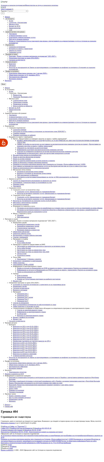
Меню (3, 84)
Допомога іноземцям (16, 392)
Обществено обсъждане (21, 232)
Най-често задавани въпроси (19, 39)
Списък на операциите (21, 303)
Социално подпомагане (17, 47)
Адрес (10, 444)
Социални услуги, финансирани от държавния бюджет (36, 191)
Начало (7, 17)
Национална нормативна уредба (28, 224)
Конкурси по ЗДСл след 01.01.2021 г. (26, 339)
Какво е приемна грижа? (17, 396)
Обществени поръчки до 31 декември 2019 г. (24, 75)
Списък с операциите (20, 237)
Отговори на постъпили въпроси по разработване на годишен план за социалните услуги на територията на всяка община (59, 208)
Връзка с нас (17, 281)
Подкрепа (20, 241)
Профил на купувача (12, 71)
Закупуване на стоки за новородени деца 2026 (33, 252)
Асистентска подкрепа (21, 204)
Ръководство (17, 95)
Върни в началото (7, 450)
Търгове (63, 443)
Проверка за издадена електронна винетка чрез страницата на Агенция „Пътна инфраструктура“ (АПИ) (49, 164)
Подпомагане (10, 45)
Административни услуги (18, 35)
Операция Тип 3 (22, 299)
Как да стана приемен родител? (20, 397)
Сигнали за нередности (17, 60)
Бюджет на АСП (14, 26)
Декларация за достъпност (82, 439)
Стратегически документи (26, 228)
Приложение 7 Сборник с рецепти (29, 259)
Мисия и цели (14, 24)
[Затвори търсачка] (3, 13)
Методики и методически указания (25, 202)
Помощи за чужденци (16, 390)
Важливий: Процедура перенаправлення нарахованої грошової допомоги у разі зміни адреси (41, 385)
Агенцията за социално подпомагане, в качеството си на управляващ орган (39, 284)
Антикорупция (20, 443)
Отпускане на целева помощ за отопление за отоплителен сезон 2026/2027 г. (39, 131)
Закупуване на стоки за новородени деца (31, 250)
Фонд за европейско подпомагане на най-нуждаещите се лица (34, 304)
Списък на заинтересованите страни (29, 310)
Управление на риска (20, 104)
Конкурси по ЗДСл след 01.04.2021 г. (26, 337)
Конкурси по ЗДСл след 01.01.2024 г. (26, 330)
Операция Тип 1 (22, 294)
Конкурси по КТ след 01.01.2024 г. (25, 346)
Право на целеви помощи (22, 159)
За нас (11, 21)
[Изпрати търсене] (27, 11)
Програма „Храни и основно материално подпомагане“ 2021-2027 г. (32, 56)
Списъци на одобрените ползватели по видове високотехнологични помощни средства (47, 151)
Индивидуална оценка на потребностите (27, 155)
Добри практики (18, 263)
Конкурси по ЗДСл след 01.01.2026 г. (26, 326)
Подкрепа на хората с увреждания (20, 49)
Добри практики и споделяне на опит (26, 306)
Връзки (68, 443)
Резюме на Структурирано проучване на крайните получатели (38, 279)
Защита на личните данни (18, 441)
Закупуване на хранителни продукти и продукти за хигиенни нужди (41, 246)
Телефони (13, 446)
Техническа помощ (23, 255)
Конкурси (12, 64)
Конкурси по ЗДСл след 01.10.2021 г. (26, 335)
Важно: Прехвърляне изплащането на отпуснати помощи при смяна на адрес (35, 383)
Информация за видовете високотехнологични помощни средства (40, 150)
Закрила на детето (15, 50)
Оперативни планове (20, 102)
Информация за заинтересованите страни (31, 312)
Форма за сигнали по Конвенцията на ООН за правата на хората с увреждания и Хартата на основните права (55, 268)
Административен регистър (22, 355)
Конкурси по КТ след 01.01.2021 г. (25, 352)
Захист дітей (13, 388)
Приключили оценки (24, 277)
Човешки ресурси (11, 62)
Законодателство (15, 28)
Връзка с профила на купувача (23, 317)
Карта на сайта (91, 441)
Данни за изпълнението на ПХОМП (29, 272)
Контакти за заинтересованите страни (30, 315)
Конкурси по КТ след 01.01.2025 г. (25, 345)
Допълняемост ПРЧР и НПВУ (23, 264)
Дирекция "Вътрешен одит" (22, 97)
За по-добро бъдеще (24, 243)
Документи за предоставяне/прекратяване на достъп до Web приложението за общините (47, 177)
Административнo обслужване (15, 32)
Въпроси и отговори (20, 290)
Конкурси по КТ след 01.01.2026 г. (25, 343)
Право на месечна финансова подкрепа (26, 157)
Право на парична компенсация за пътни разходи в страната (34, 160)
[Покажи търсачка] (1, 13)
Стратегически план (20, 100)
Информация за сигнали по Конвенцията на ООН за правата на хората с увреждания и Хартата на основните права (57, 270)
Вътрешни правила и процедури (28, 230)
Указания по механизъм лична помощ (30, 171)
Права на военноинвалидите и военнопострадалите (31, 168)
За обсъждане (21, 314)
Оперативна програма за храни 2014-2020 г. (24, 58)
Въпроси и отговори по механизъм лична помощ (34, 173)
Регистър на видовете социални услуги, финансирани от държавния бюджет (43, 193)
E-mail (10, 448)
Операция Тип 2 (22, 295)
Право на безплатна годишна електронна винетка (30, 162)
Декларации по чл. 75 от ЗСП (50, 443)
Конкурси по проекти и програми (24, 354)
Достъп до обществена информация (73, 441)
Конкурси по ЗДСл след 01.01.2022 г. (26, 334)
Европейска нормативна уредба (28, 226)
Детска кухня (21, 253)
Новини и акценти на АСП (14, 374)
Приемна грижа (18, 184)
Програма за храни (11, 54)
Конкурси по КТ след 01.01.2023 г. (25, 348)
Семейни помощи (19, 133)
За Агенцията (10, 19)
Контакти (8, 80)
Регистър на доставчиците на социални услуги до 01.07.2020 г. (35, 201)
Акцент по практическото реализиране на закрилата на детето (34, 181)
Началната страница (8, 423)
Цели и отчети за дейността (22, 106)
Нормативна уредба (20, 286)
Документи (13, 34)
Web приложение (23, 217)
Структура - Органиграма (18, 22)
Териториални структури (17, 372)
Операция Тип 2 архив (25, 297)
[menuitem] (56, 21)
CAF (10, 30)
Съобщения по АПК (33, 443)
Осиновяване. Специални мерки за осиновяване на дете (32, 182)
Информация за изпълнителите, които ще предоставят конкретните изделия (43, 153)
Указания (20, 215)
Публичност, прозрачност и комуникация (27, 261)
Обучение (12, 66)
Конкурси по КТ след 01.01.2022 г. (25, 350)
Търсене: (4, 11)
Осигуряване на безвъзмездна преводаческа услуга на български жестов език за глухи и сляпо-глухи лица (50, 166)
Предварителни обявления (18, 77)
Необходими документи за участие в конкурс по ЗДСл (32, 341)
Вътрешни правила (15, 79)
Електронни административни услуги (22, 37)
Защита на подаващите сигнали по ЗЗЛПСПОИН (44, 441)
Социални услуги (15, 52)
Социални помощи (19, 130)
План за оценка (22, 275)
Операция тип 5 (22, 301)
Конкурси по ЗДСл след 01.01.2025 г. (26, 328)
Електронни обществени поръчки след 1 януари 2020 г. (28, 73)
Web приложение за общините (27, 175)
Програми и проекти (8, 443)
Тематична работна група (22, 233)
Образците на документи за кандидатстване (32, 148)
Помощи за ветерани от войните (24, 135)
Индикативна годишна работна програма (27, 235)
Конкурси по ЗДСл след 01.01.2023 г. (26, 332)
